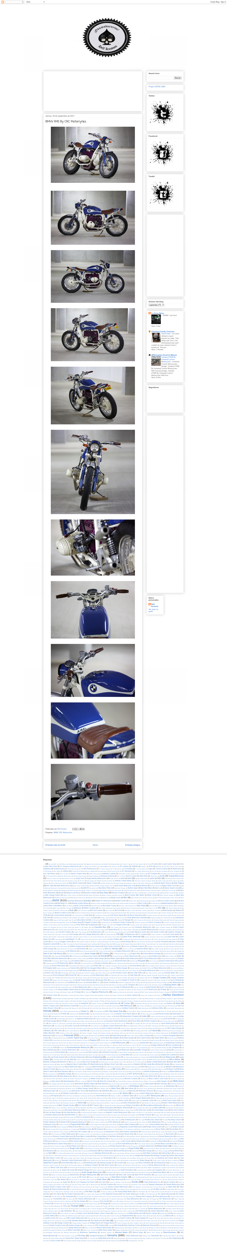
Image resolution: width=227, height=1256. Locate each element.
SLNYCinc (173, 1167)
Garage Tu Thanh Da (129, 980)
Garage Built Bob (145, 977)
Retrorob (154, 1136)
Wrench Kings (138, 1232)
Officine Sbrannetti (123, 1107)
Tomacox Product (48, 1201)
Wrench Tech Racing (153, 1232)
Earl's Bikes (47, 958)
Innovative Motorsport (134, 1018)
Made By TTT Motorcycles (137, 1062)
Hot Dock (129, 1011)
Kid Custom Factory (144, 1038)
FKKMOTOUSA (146, 968)
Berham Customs (90, 893)
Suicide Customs (142, 1179)
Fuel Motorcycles (98, 975)
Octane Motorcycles (118, 1105)
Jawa (128, 1023)
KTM (54, 1047)
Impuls (87, 1016)
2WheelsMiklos (104, 866)
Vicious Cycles (54, 1220)
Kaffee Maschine (49, 1033)
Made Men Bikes (175, 1062)
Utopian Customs (85, 1215)
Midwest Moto (159, 1074)
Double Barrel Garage (152, 951)
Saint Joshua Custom (133, 1153)
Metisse (96, 1074)
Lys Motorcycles (118, 1059)
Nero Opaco (52, 1098)
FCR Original (48, 968)
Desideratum (81, 949)
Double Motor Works (168, 951)
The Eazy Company (106, 1191)
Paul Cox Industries (83, 1117)
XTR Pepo (81, 1236)
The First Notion (141, 1191)
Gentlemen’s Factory (49, 985)
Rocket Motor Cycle (74, 1146)
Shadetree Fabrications (130, 1160)
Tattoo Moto (172, 1187)
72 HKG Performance (88, 869)
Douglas (179, 951)
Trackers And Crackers (117, 1203)
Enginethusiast (50, 963)
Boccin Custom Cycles (166, 901)
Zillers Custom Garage (90, 1240)
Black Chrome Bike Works (134, 895)
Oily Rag (168, 1107)
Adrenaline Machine (139, 873)
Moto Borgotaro (69, 1081)
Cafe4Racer (65, 917)
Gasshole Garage (123, 982)
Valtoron (168, 1215)
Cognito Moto (112, 929)
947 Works (57, 871)
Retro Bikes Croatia (83, 1136)
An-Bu (162, 876)
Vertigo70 (151, 1218)
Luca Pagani (142, 1057)
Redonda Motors (146, 1131)
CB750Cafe (94, 920)
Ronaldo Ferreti (50, 1148)
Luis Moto (69, 1059)
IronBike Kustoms (84, 1021)
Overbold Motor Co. (71, 1115)
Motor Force (71, 1088)
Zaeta (115, 1238)
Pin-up (76, 1119)
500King (158, 866)
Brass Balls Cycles (109, 905)
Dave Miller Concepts (66, 944)
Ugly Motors (79, 1211)
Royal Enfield (134, 1148)
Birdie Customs (107, 895)
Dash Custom (176, 941)
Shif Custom (118, 1163)
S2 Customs (59, 1153)
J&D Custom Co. (54, 1023)
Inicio (95, 845)
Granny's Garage (138, 987)
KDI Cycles (94, 1035)
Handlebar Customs (103, 995)
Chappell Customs (90, 922)
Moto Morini (79, 1084)
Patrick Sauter (69, 1117)
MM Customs (172, 1076)
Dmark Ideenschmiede (86, 951)
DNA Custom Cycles (102, 951)
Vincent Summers (170, 1220)
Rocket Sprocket (103, 1146)
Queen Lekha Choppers (127, 1124)
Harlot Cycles (165, 1001)
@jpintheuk (89, 864)
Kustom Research (98, 1047)
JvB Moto (126, 1030)
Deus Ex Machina (111, 949)
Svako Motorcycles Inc (152, 1182)
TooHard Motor (152, 1201)
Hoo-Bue (76, 1011)
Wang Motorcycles (164, 1225)
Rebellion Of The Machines (125, 1129)
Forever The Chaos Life (131, 970)
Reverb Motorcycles (166, 1136)
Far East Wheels (136, 965)
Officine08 (148, 1107)
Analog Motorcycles (176, 876)
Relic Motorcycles (68, 1134)
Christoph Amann (176, 925)
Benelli (60, 893)
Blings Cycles (116, 897)
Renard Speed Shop (126, 1134)
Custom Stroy (160, 937)
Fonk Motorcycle (100, 970)
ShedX (79, 1163)
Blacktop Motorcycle (94, 897)
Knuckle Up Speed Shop (68, 1043)
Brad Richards (96, 905)
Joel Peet (59, 1028)
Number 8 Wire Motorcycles (171, 1103)
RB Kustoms (98, 1129)
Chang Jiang (76, 922)
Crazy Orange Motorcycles (90, 934)
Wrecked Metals (121, 1232)
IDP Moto (143, 1014)
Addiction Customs (109, 873)
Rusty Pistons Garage (161, 1151)
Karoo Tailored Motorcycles (159, 1033)
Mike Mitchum (79, 1076)
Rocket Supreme (116, 1146)
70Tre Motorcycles (72, 869)
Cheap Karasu (105, 922)
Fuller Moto (134, 975)
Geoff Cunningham (64, 985)
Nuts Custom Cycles (66, 1105)
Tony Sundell (104, 1201)
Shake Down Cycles (159, 1160)
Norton (80, 1103)
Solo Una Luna (47, 1172)
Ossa (174, 1112)
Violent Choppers (122, 1223)
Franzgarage (65, 973)
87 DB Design (47, 871)
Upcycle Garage (151, 1213)
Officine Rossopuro (106, 1107)
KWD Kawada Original (114, 1047)
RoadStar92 (152, 1141)
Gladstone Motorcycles (145, 985)
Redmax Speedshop (130, 1131)
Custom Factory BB (113, 937)
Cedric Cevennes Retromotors (142, 920)
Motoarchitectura (57, 1086)
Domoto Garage (138, 951)
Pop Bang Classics (174, 1119)
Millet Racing (102, 1076)
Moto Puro (129, 1084)
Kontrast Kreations (104, 1043)
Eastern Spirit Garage (96, 958)
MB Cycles (117, 1069)
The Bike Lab (157, 1189)
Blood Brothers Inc (136, 897)
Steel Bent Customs (119, 1177)
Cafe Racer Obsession (134, 915)
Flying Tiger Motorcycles (58, 970)
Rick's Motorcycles (134, 1139)
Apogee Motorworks (141, 878)
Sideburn (120, 1165)
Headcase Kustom (158, 1003)
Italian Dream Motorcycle (167, 1021)
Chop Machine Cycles (67, 925)
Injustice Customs (120, 1018)
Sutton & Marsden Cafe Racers (119, 1182)
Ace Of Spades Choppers (159, 871)
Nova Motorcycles (98, 1103)
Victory (64, 1220)
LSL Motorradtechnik (129, 1057)
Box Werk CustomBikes (53, 905)
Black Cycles (152, 895)
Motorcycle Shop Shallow (174, 1088)
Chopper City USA (107, 925)
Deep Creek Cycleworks (112, 946)
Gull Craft (179, 989)
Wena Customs (89, 1227)
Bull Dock (118, 910)
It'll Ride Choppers (150, 1021)
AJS (182, 873)
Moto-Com (46, 1086)
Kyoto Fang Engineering (140, 1047)
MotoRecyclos (94, 1091)
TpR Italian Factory (92, 1203)
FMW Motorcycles (85, 970)
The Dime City (90, 1192)
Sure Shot (102, 1182)
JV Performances (115, 1030)
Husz (90, 1014)
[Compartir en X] (78, 829)
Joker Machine (94, 1028)
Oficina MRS (158, 1107)
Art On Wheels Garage (87, 881)
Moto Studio (149, 1084)
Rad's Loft (179, 1124)
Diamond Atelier (142, 949)
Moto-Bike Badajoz (176, 1084)
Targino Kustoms (100, 1187)
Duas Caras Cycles (91, 956)
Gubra (171, 989)
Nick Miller (108, 1098)
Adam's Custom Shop (78, 873)
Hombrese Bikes (157, 1008)
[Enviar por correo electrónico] (73, 829)
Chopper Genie (134, 925)
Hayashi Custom (97, 1003)
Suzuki (134, 1182)
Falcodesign (123, 965)
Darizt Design (126, 941)
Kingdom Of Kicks (82, 1040)
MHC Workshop (134, 1074)
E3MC (179, 956)
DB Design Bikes (105, 944)
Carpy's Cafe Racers (59, 920)
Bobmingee (152, 901)
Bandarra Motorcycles (71, 888)
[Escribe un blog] (76, 829)
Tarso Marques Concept (139, 1187)
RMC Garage (116, 1141)
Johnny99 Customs (82, 1028)
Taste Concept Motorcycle (157, 1187)
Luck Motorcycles (168, 1057)
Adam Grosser (63, 873)
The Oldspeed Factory (110, 1194)
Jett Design (84, 1026)
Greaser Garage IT (49, 989)
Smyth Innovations (127, 1170)
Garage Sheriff (114, 980)
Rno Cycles (126, 1141)
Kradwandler (144, 1043)
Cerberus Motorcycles (160, 920)
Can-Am (121, 917)
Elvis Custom (153, 961)
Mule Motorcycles (147, 1093)
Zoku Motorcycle (113, 1240)
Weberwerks (62, 1227)
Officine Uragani (138, 1107)
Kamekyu (116, 1033)
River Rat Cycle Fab (104, 1141)
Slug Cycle (56, 1170)
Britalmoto (77, 908)
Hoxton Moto (178, 1011)
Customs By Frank (86, 939)
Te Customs (72, 1189)
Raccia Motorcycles (157, 1124)
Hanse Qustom (132, 995)
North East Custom (170, 1100)
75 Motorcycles (117, 869)
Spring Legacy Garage (69, 1177)
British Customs (90, 908)
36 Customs (124, 866)
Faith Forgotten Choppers (109, 965)
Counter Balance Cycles (137, 932)
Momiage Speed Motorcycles (113, 1078)
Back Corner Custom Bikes (81, 885)
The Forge (151, 1191)
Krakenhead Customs (173, 1043)
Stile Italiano (61, 1179)
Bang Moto (92, 888)
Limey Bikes (125, 1055)
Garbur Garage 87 (162, 980)
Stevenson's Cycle (49, 1179)
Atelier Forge (162, 881)
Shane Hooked (172, 1160)
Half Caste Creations (147, 992)
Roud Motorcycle (62, 1148)
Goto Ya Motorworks (123, 987)
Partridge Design (58, 1117)
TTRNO (117, 1208)
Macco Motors (174, 1059)
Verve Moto (160, 1218)
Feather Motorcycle (62, 968)
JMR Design (175, 1026)
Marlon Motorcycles (133, 1067)
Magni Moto (60, 1064)
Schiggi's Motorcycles (93, 1158)
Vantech (61, 1218)
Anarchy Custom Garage (54, 878)
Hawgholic (84, 1003)
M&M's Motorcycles (154, 1059)
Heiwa (178, 1003)
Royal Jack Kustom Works (151, 1148)
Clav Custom (115, 927)
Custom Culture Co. (84, 937)
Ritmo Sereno (74, 1141)
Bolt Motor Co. (63, 903)
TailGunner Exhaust (122, 1184)
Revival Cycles (63, 1139)
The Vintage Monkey (82, 1196)
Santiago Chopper (159, 1155)
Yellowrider (155, 1236)
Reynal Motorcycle (88, 1139)
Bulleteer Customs (154, 910)
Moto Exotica (139, 1081)
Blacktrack (105, 897)
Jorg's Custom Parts (139, 1028)
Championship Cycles (62, 922)
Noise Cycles (123, 1100)
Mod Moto (52, 1078)
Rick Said (123, 1139)
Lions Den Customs (138, 1055)
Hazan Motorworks (111, 1003)
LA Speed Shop (111, 1050)
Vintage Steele (109, 1223)
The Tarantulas (68, 1196)
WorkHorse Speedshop (88, 1232)
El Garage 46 (66, 961)
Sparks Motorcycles (133, 1172)
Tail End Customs (106, 1184)
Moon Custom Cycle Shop (158, 1078)
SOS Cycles (58, 1172)
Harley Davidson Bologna (60, 998)
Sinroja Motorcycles (155, 1165)
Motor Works (129, 1088)
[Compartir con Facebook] (81, 829)
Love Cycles (116, 1057)
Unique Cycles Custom (102, 1213)
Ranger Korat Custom (154, 1127)
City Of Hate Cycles (65, 927)
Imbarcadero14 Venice (58, 1016)
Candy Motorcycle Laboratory (137, 917)
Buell (71, 910)
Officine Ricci (93, 1107)
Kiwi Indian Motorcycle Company (126, 1040)
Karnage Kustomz (143, 1033)
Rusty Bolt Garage (145, 1151)
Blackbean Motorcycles (62, 897)
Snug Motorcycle (141, 1170)
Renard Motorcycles (110, 1134)
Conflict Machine (50, 932)
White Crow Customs (89, 1230)
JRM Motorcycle (159, 1028)
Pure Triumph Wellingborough (172, 1122)
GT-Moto (163, 989)
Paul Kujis (108, 1117)
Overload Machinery (101, 1115)
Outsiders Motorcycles (53, 1115)
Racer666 (170, 1124)
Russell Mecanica (122, 1151)
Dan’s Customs (97, 941)
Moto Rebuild (139, 1084)
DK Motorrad (72, 951)
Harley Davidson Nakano (62, 1001)
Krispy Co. (109, 1045)
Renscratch (170, 1134)
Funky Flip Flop (162, 975)
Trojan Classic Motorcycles (128, 1206)
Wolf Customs (135, 1230)
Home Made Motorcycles (174, 1008)
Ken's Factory (157, 1035)
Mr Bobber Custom (67, 1093)
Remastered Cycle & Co (85, 1134)
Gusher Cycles (67, 992)
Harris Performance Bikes (51, 1003)
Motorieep (132, 1091)
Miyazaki (162, 1076)
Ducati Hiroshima (118, 956)
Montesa (143, 1078)
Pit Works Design (99, 1119)
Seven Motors (91, 1160)
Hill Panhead (171, 1006)
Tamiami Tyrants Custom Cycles (54, 1187)
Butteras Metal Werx (123, 913)
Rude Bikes (68, 1151)
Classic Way (87, 927)
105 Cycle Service (138, 864)
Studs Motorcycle (117, 1179)
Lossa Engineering (95, 1057)
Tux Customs (141, 1208)
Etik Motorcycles (150, 963)
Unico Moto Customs (126, 1211)
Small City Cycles (68, 1170)
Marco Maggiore (48, 1067)
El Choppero (55, 961)
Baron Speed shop (172, 888)
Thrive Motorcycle (161, 1196)
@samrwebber (115, 864)
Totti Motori (57, 1203)
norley (159, 1100)
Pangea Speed (159, 1115)
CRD (118, 934)
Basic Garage (54, 890)
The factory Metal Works (123, 1191)
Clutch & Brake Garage (162, 927)
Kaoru (124, 1033)
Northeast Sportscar (69, 1103)
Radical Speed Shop (87, 1127)
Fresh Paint (166, 334)
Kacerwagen (178, 1030)
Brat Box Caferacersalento (127, 905)
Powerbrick (63, 1122)
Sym (73, 1184)
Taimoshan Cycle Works (138, 1184)
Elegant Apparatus (89, 961)
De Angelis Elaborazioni (130, 944)
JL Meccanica (141, 1026)
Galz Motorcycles (95, 977)
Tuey (123, 1208)
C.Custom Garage (166, 913)
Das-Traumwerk (163, 941)
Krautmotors (76, 1045)
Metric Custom (105, 1074)
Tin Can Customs (101, 1199)
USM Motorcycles (73, 1215)
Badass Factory (155, 885)
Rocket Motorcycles (89, 1146)
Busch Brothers (98, 913)
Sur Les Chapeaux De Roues (84, 1182)
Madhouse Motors (48, 1064)
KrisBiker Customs (97, 1045)
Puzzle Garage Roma (95, 1124)
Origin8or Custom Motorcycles (116, 1112)
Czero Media (172, 939)
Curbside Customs (56, 937)
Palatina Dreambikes (129, 1115)
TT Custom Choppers (96, 1208)
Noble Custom (112, 1100)
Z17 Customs (91, 1238)
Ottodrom (181, 1112)
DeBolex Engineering (77, 946)
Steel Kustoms (153, 1177)
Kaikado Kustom (65, 1033)
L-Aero (152, 1047)
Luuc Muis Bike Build (103, 1059)
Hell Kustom (154, 605)
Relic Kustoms (55, 1134)
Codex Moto (84, 929)
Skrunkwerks (71, 1167)
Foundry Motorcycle (148, 970)
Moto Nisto (101, 1084)
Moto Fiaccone (150, 1081)
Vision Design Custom (136, 1223)
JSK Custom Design (174, 1028)
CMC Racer (64, 929)
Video (107, 1220)
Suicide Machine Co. (155, 1179)
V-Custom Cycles (114, 1215)
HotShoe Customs (152, 1011)
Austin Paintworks (145, 883)
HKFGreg (84, 1008)
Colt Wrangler (134, 929)
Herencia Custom (69, 1006)
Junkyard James (95, 1030)
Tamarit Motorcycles (173, 1184)
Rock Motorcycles (96, 1143)
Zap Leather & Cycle (149, 1238)
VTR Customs (100, 1225)
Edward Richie (165, 958)
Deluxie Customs (138, 946)
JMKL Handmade (153, 1026)
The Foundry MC (162, 1191)
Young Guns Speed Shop (74, 1238)
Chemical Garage (140, 922)
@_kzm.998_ (53, 864)
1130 (147, 864)
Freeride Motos (169, 973)
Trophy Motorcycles (155, 1206)
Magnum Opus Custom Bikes (76, 1064)
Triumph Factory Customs (92, 1206)
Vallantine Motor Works (144, 1215)
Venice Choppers (112, 1218)
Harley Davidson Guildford (96, 998)
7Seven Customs (162, 869)
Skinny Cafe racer (56, 1167)
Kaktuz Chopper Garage (90, 1033)
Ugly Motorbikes (66, 1211)
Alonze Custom (131, 876)
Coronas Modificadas (119, 932)
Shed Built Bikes (68, 1163)
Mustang (45, 1095)
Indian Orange (172, 1016)
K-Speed (154, 1031)
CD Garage (126, 920)
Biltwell (81, 895)
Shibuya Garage (105, 1163)
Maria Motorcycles (71, 1067)
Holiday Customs (128, 1008)
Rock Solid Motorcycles (126, 1143)
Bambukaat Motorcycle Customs (53, 888)
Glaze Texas (158, 985)
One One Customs (177, 1110)
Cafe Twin (46, 917)
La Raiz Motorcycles (97, 1050)
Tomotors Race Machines (64, 1201)
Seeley (57, 1160)
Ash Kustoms (108, 881)
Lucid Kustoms (153, 1057)
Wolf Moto (145, 1230)
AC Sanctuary (127, 871)
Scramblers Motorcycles (137, 1158)
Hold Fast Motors (100, 1008)
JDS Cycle (146, 1023)
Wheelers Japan (179, 1227)
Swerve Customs (169, 1182)
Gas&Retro (71, 982)
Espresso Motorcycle (117, 963)
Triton (65, 1206)
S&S (50, 1153)
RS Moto (179, 1148)
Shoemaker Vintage (176, 1163)
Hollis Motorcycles (143, 1008)
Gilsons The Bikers (117, 985)
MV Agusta (55, 1095)
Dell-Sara (126, 946)
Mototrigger (159, 1091)
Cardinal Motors (167, 917)
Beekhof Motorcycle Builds (132, 890)
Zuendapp (131, 1240)
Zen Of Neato (162, 1238)
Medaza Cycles (108, 1071)
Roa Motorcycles (139, 1141)
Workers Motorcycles (70, 1232)
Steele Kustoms (166, 1177)
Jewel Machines (95, 1026)
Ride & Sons (146, 1139)
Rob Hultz (173, 1141)
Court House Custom (157, 932)
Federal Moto (75, 968)
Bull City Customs (96, 910)
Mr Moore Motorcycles (84, 1093)
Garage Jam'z (56, 980)
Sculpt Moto (150, 1158)
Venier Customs (126, 1218)
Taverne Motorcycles (59, 1189)
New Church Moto (77, 1098)
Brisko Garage (67, 908)
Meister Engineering (151, 1071)
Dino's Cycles (170, 949)
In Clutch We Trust (97, 1016)
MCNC (150, 1069)
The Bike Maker (170, 1189)
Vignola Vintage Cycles (121, 1220)
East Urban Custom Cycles (78, 958)
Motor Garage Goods (85, 1088)
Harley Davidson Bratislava (78, 998)
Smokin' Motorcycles (98, 1170)
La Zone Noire (157, 313)
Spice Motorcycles (89, 1175)
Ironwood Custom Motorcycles (116, 1021)
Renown (160, 1134)
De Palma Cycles (145, 944)
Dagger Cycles (65, 941)
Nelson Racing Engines (171, 1095)
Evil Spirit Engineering (164, 963)
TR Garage (104, 1203)
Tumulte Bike (131, 1208)
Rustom (134, 1151)
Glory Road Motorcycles (65, 987)
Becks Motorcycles (116, 890)
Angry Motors (114, 878)
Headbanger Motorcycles (142, 1003)
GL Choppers (130, 985)
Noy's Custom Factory (113, 1103)
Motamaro (46, 1081)
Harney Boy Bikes (176, 1001)
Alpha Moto (144, 876)
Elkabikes (132, 961)
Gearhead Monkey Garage (158, 982)
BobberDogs (142, 901)
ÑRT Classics (94, 1105)
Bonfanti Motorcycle (113, 903)
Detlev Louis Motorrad (95, 949)
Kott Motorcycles (119, 1043)
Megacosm (131, 1071)
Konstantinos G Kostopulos (87, 1043)
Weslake (129, 1227)
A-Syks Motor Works (78, 871)
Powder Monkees (49, 1122)
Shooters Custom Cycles (50, 1165)
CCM (118, 920)
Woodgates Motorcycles (53, 1232)
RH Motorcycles (113, 1139)
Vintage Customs (63, 1223)
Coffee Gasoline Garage (97, 929)
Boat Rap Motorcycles (75, 901)
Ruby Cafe (59, 1151)
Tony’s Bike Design (118, 1201)
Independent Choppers (130, 1016)
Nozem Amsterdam (129, 1103)
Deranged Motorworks (175, 946)
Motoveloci (178, 1091)
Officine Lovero (55, 1107)
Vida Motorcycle (96, 1220)
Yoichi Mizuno (172, 1236)
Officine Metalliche (81, 1107)
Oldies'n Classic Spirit (126, 1110)
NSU (140, 1103)
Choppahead (93, 925)
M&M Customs (141, 1059)
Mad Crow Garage (89, 1062)
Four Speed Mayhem (177, 970)
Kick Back (105, 1038)
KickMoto (115, 1038)
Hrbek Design (54, 1014)
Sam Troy (79, 1155)
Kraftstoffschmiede (157, 1043)
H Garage (77, 992)
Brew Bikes (174, 905)
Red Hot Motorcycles (97, 1131)
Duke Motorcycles (131, 956)
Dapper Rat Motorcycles (111, 941)
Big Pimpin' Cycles (167, 893)
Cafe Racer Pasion (152, 915)
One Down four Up (142, 1110)
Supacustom (56, 1182)
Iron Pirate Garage (49, 1021)
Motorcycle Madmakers (157, 1088)
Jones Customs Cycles (109, 1028)
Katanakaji (58, 1035)
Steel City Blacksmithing (139, 1177)
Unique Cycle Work (84, 1213)
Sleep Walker (148, 1167)
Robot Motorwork (76, 1143)
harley (158, 995)
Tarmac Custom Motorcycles (118, 1187)
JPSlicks (150, 1028)
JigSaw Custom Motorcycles (113, 1026)
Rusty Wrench (175, 1151)
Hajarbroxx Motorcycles (120, 992)
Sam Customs (69, 1155)
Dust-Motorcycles (155, 956)
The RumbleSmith (149, 1194)
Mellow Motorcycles (177, 1071)
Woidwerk (126, 1230)
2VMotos (94, 866)
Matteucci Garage (93, 1069)
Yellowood (145, 1236)
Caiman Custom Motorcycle (108, 917)
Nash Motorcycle (102, 1095)
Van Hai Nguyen (179, 1215)
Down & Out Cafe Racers (52, 954)
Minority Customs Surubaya (131, 1076)
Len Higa (166, 1052)
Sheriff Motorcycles (90, 1163)
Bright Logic (56, 908)
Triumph (74, 1206)
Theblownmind (115, 1196)
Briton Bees (102, 908)
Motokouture (170, 1086)
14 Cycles (154, 864)
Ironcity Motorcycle (97, 1021)
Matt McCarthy (80, 1069)
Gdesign (145, 982)
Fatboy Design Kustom (153, 965)
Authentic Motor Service (162, 883)
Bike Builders (180, 893)
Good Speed (94, 987)
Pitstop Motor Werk (113, 1119)
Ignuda (151, 1014)
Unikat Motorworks (157, 1211)
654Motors (47, 869)
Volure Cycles (175, 1223)
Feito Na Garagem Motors (93, 968)
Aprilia (152, 878)
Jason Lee (120, 1023)
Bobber (88, 901)
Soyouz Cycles (120, 1172)
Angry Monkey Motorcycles (96, 878)
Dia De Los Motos (128, 949)
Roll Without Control (178, 1146)
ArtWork (99, 881)
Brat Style (141, 906)
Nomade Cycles (148, 1100)
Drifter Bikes (54, 956)
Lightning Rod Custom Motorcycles (108, 1055)
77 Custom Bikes (140, 869)
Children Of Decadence (50, 925)
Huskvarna (72, 1014)
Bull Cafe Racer (82, 910)
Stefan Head (178, 1177)
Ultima (87, 1211)
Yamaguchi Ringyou (96, 1236)
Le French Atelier (59, 1052)
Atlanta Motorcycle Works (58, 883)
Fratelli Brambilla (76, 973)
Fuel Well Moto (112, 975)
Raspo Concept (178, 1127)
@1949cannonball (64, 864)
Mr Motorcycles (97, 1093)
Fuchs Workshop (85, 975)
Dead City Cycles (157, 944)
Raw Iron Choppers (71, 1129)
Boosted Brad (155, 903)
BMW (56, 832)
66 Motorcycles (59, 869)
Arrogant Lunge (72, 881)
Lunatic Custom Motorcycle (84, 1059)
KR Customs (133, 1043)
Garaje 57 (151, 980)
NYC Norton (82, 1105)
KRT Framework (143, 1045)
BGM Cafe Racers (133, 893)
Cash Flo (70, 920)
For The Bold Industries (115, 970)
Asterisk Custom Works (123, 881)
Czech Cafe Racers (160, 939)
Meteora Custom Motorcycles (83, 1074)
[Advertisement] (92, 90)
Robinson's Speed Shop (58, 1143)
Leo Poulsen (175, 1052)
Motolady (54, 1088)
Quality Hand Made (110, 1124)
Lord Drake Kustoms (57, 1057)
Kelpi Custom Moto (132, 1035)
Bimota (97, 895)
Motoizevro (160, 1086)
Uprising (162, 1213)
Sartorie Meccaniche (176, 1155)
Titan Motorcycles (132, 1199)
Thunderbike (57, 1199)
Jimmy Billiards (130, 1026)
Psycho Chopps (129, 1122)
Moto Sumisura (162, 1084)
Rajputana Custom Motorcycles (131, 1127)
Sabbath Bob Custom (72, 1153)
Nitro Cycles (58, 1100)
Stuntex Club (130, 1179)
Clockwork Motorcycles (143, 927)
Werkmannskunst (119, 1227)
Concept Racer (179, 929)
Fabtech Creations (85, 965)
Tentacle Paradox (84, 1189)
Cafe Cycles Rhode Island (59, 915)
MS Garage (135, 1093)
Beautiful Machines (102, 890)
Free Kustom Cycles (120, 973)
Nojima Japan (135, 1100)
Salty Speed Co (50, 1155)
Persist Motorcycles (55, 1119)
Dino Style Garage (157, 949)
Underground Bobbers (110, 1211)
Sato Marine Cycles (53, 1158)
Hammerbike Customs (67, 995)
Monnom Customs (131, 1078)
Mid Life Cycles (147, 1074)
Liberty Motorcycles (80, 1055)
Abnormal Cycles (114, 871)
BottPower (180, 903)
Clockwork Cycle (127, 927)
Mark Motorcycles (109, 1067)
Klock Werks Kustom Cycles (170, 1040)
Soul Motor (68, 1172)
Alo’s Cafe (120, 876)
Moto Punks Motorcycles (115, 1084)
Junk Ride (83, 1030)
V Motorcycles (102, 1215)
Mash (143, 1067)
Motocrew (113, 1086)
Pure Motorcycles (154, 1122)
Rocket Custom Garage (57, 1146)
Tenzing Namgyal (97, 1189)
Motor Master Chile (103, 1088)
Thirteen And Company (144, 1196)
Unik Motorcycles (141, 1211)
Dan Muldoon (86, 941)
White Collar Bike (74, 1230)
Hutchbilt (97, 1014)
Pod (163, 1119)
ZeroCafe (46, 1240)
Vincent (160, 1220)
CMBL (56, 929)
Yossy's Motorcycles (57, 1238)
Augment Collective (132, 883)
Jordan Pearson (125, 1028)
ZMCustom (102, 1240)
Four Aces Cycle (164, 970)
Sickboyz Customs (91, 1165)
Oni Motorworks (85, 1112)
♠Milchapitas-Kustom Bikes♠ (164, 355)
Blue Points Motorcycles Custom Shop (166, 897)
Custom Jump (149, 937)
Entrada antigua (132, 845)
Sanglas (138, 1155)
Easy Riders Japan (113, 958)
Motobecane (68, 1086)
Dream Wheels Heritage (151, 953)
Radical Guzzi (73, 1127)
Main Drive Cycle (113, 1064)
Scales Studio (80, 1158)
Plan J (140, 1119)
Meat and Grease (76, 1071)
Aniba (122, 878)
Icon (135, 1014)
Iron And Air (168, 1018)
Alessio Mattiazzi (94, 876)
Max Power (107, 1069)
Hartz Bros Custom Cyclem (70, 1003)
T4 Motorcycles (93, 1184)
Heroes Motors (83, 1006)
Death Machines (170, 944)
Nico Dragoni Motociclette (141, 1098)
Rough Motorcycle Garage (92, 1148)
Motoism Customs (148, 1086)
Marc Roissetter (177, 1064)
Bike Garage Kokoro (52, 895)
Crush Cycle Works (172, 934)
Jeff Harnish (155, 1023)
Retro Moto (116, 1136)
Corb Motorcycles (95, 932)
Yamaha (112, 1235)
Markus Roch (121, 1067)
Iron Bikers (178, 1018)
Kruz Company (173, 1045)
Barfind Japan (133, 888)
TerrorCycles (108, 1189)
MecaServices (89, 1071)
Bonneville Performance (129, 903)
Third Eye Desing (128, 1196)
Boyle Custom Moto (82, 905)
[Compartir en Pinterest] (83, 829)
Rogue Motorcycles (147, 1146)
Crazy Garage (73, 934)
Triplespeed (56, 1206)
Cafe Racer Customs (101, 915)
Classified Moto (100, 927)
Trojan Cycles (142, 1206)
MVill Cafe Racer (68, 1095)
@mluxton (99, 864)
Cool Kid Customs (64, 932)
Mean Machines (63, 1071)
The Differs (79, 1191)
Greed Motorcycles (88, 989)
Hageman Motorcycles (100, 992)
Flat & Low (173, 968)
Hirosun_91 (75, 1008)
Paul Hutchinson (98, 1117)
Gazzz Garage (135, 982)
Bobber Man (132, 901)
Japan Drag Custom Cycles (106, 1023)
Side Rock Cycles (107, 1165)
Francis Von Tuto (51, 973)
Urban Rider (61, 1215)
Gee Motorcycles (175, 982)
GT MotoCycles (151, 989)
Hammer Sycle (52, 995)
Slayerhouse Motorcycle (119, 1167)
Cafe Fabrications (77, 915)
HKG (91, 1008)
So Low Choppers (155, 1170)
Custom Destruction (99, 937)
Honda (47, 1010)
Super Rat (66, 1182)
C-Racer (155, 913)
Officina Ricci (169, 1105)
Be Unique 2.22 (89, 890)
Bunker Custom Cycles (63, 913)
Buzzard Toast (146, 913)
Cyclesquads (126, 939)
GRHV (129, 989)
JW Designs (137, 1030)
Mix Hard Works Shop (150, 1076)
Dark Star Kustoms (139, 941)
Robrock (86, 1143)
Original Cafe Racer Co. (138, 1112)
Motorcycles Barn (49, 1091)
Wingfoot (118, 1230)
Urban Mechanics (178, 1213)
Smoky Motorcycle (112, 1170)
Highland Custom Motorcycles (156, 1006)
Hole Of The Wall (114, 1008)
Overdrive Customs (87, 1115)
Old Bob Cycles (57, 1110)
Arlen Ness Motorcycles (58, 881)
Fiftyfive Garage (121, 968)
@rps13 (106, 864)
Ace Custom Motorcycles (141, 871)
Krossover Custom (130, 1045)
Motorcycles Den (64, 1091)
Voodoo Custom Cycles (57, 1225)
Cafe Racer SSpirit (165, 915)
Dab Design (54, 941)
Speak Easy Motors (159, 1172)
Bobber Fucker (120, 901)
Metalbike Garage (64, 1074)
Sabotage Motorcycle (101, 1153)
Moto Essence (128, 1081)
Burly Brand (87, 913)
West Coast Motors (140, 1227)
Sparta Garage (145, 1172)
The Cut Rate (54, 1191)
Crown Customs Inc (157, 934)
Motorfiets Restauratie (119, 1091)
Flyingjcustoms (72, 970)
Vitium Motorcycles (151, 1223)
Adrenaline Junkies (124, 873)
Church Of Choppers (49, 927)
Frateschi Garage (89, 973)
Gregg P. (114, 989)
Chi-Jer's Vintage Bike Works (173, 922)
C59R (45, 915)
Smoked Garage (83, 1170)
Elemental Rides (121, 961)
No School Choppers (98, 1100)
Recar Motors (161, 1129)
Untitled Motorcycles (135, 1213)
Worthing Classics (106, 1232)
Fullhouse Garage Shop (148, 975)
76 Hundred (128, 869)
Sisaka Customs (171, 1165)
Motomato (62, 1088)
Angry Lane (80, 878)
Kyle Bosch (126, 1047)
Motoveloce (169, 1091)
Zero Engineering (175, 1238)
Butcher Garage (110, 913)
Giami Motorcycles (97, 985)
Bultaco (178, 910)
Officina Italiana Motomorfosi (153, 1105)
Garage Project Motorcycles (85, 980)
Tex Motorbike (131, 1189)
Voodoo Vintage (87, 1225)
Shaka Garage (145, 1160)
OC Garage (105, 1105)
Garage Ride (102, 980)
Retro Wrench (136, 1136)
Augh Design (120, 883)
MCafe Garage (129, 1069)
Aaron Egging (91, 871)
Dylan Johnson (170, 956)
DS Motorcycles (76, 956)
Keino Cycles (105, 1035)
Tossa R (48, 1203)
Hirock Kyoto (65, 1008)
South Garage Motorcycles (92, 1172)
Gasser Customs (109, 982)
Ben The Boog (170, 890)
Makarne (137, 1064)
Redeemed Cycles (112, 1131)
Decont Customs (95, 946)
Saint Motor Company (150, 1153)
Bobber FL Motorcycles (103, 901)
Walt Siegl (117, 1225)
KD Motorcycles (84, 1035)
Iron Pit (61, 1021)
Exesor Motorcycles (59, 965)
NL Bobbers (86, 1100)
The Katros (57, 1194)
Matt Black (70, 1069)
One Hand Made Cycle (160, 1110)
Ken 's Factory (146, 1035)
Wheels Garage (50, 1230)
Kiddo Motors (159, 1038)
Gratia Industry (151, 987)
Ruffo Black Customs (81, 1151)
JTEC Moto (58, 1030)
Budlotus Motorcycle (61, 910)
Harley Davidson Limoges (152, 998)
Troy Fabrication (169, 1206)
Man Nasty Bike (149, 1064)
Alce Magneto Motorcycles (63, 876)
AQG (159, 878)
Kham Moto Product (93, 1038)
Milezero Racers (91, 1076)
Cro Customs (142, 934)
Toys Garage (80, 1203)
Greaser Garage (177, 987)
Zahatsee (122, 1238)
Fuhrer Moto (123, 975)
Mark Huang (96, 1067)
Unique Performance (119, 1213)
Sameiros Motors (89, 1155)
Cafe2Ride (56, 917)
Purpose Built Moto (78, 1124)
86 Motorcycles (176, 869)
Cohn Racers (124, 929)
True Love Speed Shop (61, 1208)
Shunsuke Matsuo (76, 1165)
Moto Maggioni (53, 1084)
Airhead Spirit (174, 873)
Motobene (78, 1086)
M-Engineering (130, 1059)
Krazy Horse (86, 1045)
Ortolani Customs (153, 1112)
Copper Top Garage (80, 932)
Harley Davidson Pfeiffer (97, 1001)
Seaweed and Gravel (165, 1158)
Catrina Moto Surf (82, 920)
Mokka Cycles (96, 1078)
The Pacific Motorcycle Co (131, 1194)
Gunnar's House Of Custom (51, 992)
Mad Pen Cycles (121, 1062)
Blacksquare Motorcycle (78, 897)
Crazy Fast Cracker (60, 934)
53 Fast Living (177, 866)
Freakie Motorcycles (104, 973)
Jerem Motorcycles (168, 1023)
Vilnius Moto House (149, 1220)
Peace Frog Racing (130, 1117)
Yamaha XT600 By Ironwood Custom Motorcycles (168, 359)
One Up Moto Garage (53, 1112)
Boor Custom (143, 903)
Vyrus (110, 1225)
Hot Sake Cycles (139, 1011)
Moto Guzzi (178, 1081)
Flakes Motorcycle (160, 968)
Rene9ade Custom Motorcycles (146, 1134)
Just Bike (105, 1030)
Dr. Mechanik (117, 953)
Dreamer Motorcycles (169, 953)
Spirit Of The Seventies (143, 1175)
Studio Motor (102, 1179)
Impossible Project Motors (75, 1016)
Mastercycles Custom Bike (155, 1067)
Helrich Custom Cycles (51, 1006)
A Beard (66, 871)
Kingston (93, 1040)
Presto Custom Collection (98, 1122)
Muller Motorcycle (163, 1093)
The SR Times (56, 1196)
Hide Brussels (113, 1006)
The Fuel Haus (174, 1191)
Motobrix (96, 1086)
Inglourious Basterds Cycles (104, 1018)
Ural (168, 1213)
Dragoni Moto (135, 953)
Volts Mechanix (163, 1223)
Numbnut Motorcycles (49, 1105)
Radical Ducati (48, 1127)
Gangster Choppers (109, 977)
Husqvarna (82, 1014)
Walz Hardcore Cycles (132, 1225)
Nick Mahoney (98, 1098)
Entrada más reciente (55, 845)
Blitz (125, 898)
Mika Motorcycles (66, 1076)
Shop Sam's (64, 1165)
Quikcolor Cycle (143, 1124)
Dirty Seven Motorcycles (57, 951)
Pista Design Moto (85, 1119)
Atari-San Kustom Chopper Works (145, 881)
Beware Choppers (118, 893)
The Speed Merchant (165, 1194)
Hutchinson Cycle (108, 1014)
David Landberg (92, 944)
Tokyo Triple (178, 1199)
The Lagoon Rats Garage (92, 1194)
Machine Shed (75, 1062)
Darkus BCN (151, 941)
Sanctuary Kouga (111, 1155)
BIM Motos (89, 895)
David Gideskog (80, 944)
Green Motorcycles (103, 989)
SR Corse (82, 1177)
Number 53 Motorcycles (151, 1103)
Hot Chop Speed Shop (113, 1011)
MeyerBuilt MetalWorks (119, 1074)
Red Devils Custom (62, 1131)
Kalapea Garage (105, 1033)
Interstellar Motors (148, 1018)
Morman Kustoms (176, 1078)
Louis (107, 1057)
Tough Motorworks (68, 1203)
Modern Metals (62, 1078)
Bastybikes (64, 890)
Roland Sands (162, 1146)
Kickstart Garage (128, 1038)
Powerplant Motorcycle (78, 1122)
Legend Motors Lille (140, 1052)
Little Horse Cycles (152, 1055)
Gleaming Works (170, 985)
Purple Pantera (63, 1124)
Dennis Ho (163, 946)
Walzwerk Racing (149, 1225)
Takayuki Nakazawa (155, 1184)
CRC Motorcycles (65, 832)
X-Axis (60, 1236)
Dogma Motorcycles (123, 951)
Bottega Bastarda (167, 903)
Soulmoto (76, 1172)
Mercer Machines (51, 1074)
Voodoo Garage (74, 1225)
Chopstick (157, 925)
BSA (159, 908)
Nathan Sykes (129, 1095)
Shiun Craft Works (144, 1163)
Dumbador (144, 956)
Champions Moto (48, 922)
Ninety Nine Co (174, 1098)
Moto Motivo (90, 1084)
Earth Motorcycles (60, 958)
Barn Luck (158, 888)
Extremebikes (73, 965)
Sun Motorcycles (170, 1179)
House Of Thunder (166, 1011)
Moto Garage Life (163, 1081)
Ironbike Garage (72, 1021)
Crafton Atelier (47, 934)
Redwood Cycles (159, 1131)
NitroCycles (68, 1100)
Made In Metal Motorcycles (156, 1062)
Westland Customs (154, 1227)
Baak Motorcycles (63, 885)
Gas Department (60, 982)
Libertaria (69, 1055)
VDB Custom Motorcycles (75, 1218)
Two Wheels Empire (51, 1211)
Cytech (149, 939)
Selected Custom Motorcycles (72, 1160)
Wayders (53, 1227)
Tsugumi (73, 1208)
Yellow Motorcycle (132, 1236)
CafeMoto (75, 917)
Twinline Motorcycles (155, 1208)
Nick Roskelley (124, 1098)
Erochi (91, 963)
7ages (150, 869)
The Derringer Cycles (67, 1191)
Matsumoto (61, 1069)
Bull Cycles (109, 910)
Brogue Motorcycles (114, 908)
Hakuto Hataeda (134, 992)
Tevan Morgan (120, 1189)
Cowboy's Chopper (174, 932)
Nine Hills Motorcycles (160, 1098)
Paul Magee (117, 1117)
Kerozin (63, 1038)
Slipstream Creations (160, 1167)
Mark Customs (85, 1067)
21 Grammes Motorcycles (69, 866)
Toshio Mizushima (178, 1201)
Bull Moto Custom (130, 910)
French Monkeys (59, 975)
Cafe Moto (88, 915)
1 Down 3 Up (126, 864)
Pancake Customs (144, 1115)
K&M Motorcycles (166, 1030)
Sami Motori (100, 1155)
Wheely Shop (61, 1230)
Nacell (92, 1095)
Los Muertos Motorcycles (76, 1057)
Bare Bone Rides (105, 888)
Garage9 (142, 980)
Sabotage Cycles (86, 1153)
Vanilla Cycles (50, 1218)
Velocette (90, 1218)
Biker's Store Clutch (70, 895)
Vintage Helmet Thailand (79, 1223)
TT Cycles (108, 1208)
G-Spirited (57, 977)
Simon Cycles (142, 1165)
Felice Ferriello (109, 968)
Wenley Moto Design (103, 1227)
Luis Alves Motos (58, 1059)
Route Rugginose (121, 1148)
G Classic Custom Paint (176, 975)
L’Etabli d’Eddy (161, 1047)
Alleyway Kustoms (107, 876)
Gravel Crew (163, 987)
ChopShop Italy (146, 925)
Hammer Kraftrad (178, 992)
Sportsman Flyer (54, 1177)
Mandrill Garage (163, 1064)
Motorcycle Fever (142, 1088)
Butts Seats (136, 913)
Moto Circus (81, 1081)
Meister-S (164, 1071)
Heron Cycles (94, 1006)
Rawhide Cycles (85, 1129)
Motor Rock (115, 1088)
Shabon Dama (115, 1160)
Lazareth (177, 1050)
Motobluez (87, 1086)
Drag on (125, 953)
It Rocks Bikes (136, 1021)
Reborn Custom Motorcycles (144, 1129)
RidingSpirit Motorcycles (159, 1139)
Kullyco (62, 1047)
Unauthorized (96, 1211)
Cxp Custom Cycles (100, 939)
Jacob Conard (65, 1023)
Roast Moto (163, 1141)
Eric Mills (74, 963)
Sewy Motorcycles (103, 1160)
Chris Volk (166, 925)
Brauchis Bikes (153, 905)
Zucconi (123, 1240)
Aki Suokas (49, 876)
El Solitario (76, 961)
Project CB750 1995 (157, 86)
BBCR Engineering (75, 890)
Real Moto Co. (110, 1129)
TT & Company (82, 1208)
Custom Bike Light (70, 937)
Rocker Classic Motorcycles (145, 1143)
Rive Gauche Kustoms (89, 1141)
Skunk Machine (105, 1167)
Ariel (46, 881)
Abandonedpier (102, 871)
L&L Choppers (174, 1047)
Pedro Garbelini (142, 1117)
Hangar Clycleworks (118, 995)
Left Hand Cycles (108, 1052)
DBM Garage (116, 944)
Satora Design (68, 1158)
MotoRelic (105, 1091)
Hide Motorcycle (126, 1006)
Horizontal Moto (98, 1011)
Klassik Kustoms (154, 1040)
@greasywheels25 (78, 864)
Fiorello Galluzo (134, 968)
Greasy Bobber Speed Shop (68, 989)
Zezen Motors (67, 1240)
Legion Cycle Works (155, 1052)
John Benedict (69, 1028)
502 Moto (167, 866)
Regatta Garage (172, 1131)
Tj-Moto (144, 1199)
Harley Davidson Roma (114, 1001)
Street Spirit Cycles (88, 1179)
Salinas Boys (166, 1153)
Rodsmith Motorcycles (131, 1146)
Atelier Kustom (172, 881)
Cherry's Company (154, 922)
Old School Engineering (108, 1110)
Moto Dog (118, 1081)
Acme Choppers (174, 871)
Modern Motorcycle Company (79, 1078)
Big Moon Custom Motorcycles (150, 893)
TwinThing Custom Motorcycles (174, 1208)
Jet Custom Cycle (71, 1026)
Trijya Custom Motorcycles (174, 1203)
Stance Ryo (93, 1177)
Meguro (139, 1071)
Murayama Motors (176, 1093)
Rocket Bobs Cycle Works (165, 1143)
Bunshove (78, 913)
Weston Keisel (167, 1227)
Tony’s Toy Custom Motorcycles (135, 1201)
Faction (96, 965)
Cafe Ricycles (178, 915)
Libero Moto (60, 1055)
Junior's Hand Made (71, 1030)
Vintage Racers (95, 1223)
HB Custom (125, 1003)
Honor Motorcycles (65, 1011)
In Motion (108, 1016)
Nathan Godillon (116, 1095)
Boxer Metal (68, 905)
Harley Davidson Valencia (150, 1001)
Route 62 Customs (108, 1148)
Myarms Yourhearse (81, 1095)
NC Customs (140, 1095)
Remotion (98, 1134)
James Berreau (77, 1023)
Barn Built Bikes (146, 888)
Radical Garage (61, 1127)
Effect (174, 958)
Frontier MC (72, 975)
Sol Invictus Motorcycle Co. (173, 1170)
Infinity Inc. (71, 1018)
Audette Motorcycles (107, 883)
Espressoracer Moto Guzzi (134, 963)
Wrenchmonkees (169, 1232)
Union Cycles (173, 1211)
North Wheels (56, 1103)
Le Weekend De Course (75, 1052)
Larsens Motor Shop (156, 1050)
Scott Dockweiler (121, 1158)
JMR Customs (165, 1026)
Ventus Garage (140, 1218)
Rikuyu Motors (173, 1139)
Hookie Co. (85, 1011)
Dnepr (112, 951)
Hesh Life (104, 1006)
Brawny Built (164, 905)
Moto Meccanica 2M (66, 1084)
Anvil (129, 878)
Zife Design (77, 1240)
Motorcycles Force (78, 1091)
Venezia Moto (100, 1218)
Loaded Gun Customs (168, 1055)
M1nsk (165, 1059)
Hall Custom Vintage (163, 992)
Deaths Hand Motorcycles (59, 946)
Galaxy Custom (82, 977)
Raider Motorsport (112, 1127)
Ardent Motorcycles (178, 878)
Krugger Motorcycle (158, 1045)
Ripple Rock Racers (61, 1141)
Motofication (123, 1086)
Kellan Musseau (118, 1035)
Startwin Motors (104, 1177)
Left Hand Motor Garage (124, 1052)
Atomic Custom (92, 883)
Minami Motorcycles (114, 1076)
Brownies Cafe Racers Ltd (147, 908)
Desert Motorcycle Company (65, 949)
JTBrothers (47, 1030)
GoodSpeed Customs (107, 987)
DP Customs (104, 954)
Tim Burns (69, 1199)
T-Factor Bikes (81, 1184)
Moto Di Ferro (92, 1081)
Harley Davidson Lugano (169, 998)
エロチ (139, 1240)
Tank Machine (74, 1187)
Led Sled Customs (91, 1052)
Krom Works (118, 1045)
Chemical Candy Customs (162, 331)
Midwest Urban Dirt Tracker (173, 1074)
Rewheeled (76, 1139)
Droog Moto (65, 956)
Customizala (58, 939)
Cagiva (95, 917)
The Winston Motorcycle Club (100, 1196)
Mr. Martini (124, 1093)
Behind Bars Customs (149, 890)
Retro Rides (126, 1136)
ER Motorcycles (63, 963)
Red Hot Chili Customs (79, 1131)
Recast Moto (174, 1129)
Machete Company (50, 1062)
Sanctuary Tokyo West (126, 1155)
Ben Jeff (161, 890)
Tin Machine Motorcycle (116, 1199)
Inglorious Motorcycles (85, 1018)
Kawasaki (68, 1035)
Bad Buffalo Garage (98, 885)
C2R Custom (178, 913)
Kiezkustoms (171, 1038)
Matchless (169, 1067)
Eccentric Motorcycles (131, 958)
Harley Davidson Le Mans (134, 998)
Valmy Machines (158, 1215)
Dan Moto (77, 941)
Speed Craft (173, 1172)
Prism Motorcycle (114, 1122)
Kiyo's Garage (142, 1040)
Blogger (121, 1251)
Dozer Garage (90, 954)
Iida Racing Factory (163, 1014)
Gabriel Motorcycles (69, 977)
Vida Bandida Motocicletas (78, 1220)
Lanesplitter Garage (140, 1050)
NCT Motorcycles (153, 1096)
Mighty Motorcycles (50, 1076)
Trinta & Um (47, 1206)
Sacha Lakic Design (118, 1153)
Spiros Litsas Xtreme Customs (163, 1175)
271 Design (85, 866)
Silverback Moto (130, 1165)
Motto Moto (54, 1093)
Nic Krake (89, 1098)
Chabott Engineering (175, 920)
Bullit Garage (167, 910)
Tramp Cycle (141, 1203)
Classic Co (77, 927)
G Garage (48, 977)
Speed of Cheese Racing (59, 1175)
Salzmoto (60, 1155)
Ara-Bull (167, 878)
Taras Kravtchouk (87, 1187)
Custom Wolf (170, 937)
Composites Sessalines (165, 929)
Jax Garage (136, 1023)
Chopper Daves (121, 925)
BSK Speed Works (171, 908)
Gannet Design (122, 977)
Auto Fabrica (179, 883)
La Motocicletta (84, 1050)
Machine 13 (64, 1062)
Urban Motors (50, 1215)
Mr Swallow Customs (111, 1093)
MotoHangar (134, 1086)
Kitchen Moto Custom (107, 1040)
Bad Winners (142, 885)
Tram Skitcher (131, 1203)
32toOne (114, 866)
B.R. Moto (50, 885)
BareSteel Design (120, 888)
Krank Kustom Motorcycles (51, 1045)
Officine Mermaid (68, 1107)
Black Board (118, 895)
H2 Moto (86, 992)
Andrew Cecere (68, 878)
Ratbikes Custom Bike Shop (54, 1129)
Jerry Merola (58, 1026)
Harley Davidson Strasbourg (131, 1001)
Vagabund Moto (127, 1215)
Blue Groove (149, 897)
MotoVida (46, 1093)
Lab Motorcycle (123, 1050)
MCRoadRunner (159, 1069)
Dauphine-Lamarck (50, 944)
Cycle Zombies (114, 939)
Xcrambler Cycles (69, 1236)
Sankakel (147, 1155)
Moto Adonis (56, 1081)
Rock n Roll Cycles (109, 1143)
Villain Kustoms (135, 1220)
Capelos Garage (155, 917)
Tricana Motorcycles (156, 1203)
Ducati (104, 956)
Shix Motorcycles (160, 1163)
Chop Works (80, 925)
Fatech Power (177, 965)
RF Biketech (101, 1139)
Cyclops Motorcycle (138, 939)
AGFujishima (164, 873)
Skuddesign (81, 1167)
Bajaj (180, 885)
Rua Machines (48, 1151)
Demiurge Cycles (152, 946)
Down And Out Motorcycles (74, 953)
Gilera (107, 985)
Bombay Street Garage (98, 903)
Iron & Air (159, 1018)
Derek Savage (48, 949)
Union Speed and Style (67, 1213)
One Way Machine (70, 1112)
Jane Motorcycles (89, 1023)
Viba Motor (169, 1218)
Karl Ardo (132, 1033)
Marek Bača (59, 1067)
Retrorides (146, 1136)
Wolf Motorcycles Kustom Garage (161, 1230)
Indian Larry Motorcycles (158, 1016)
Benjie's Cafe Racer (73, 893)
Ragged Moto (100, 1127)
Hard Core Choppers (147, 995)
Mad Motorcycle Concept (106, 1062)
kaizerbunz (76, 1033)
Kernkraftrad (55, 1038)
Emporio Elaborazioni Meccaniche (171, 961)
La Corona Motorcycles (68, 1050)
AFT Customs (152, 873)
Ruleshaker (94, 1151)
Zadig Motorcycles (104, 1238)
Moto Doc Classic (106, 1081)
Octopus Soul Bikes (133, 1105)
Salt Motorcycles (179, 1153)
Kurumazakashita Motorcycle (78, 1047)
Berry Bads (104, 893)
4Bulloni (143, 866)
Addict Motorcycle (94, 873)
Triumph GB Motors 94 (110, 1206)
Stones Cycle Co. (74, 1179)
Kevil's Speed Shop (75, 1038)
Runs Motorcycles (107, 1151)
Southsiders (109, 1172)
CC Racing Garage (107, 920)
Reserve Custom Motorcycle (63, 1136)
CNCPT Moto (74, 929)
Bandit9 (83, 888)
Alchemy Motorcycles (79, 876)
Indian (144, 1016)
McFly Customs (140, 1069)
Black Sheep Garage (166, 895)
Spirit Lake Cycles (125, 1175)
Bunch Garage (47, 913)
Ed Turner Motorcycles (149, 958)
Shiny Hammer (131, 1163)
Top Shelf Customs (165, 1201)
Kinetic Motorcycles (68, 1040)
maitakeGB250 (127, 1064)
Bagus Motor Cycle (169, 885)
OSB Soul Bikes (165, 1112)
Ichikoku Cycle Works (123, 1014)
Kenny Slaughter (170, 1035)
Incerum (117, 1016)
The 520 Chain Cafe (144, 1189)
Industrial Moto (61, 1018)
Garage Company (160, 978)
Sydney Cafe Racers (62, 1184)
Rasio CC (167, 1127)
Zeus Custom (56, 1240)
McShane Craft (171, 1069)
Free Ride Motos (136, 973)
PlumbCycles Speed (152, 1119)
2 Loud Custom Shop (168, 864)
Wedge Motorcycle (75, 1227)
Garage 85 (133, 977)
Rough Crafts (75, 1148)
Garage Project (68, 980)
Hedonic (169, 1003)
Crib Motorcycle (129, 934)
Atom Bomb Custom (76, 883)
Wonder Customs (178, 1230)
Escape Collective (101, 963)
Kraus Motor (66, 1045)
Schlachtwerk (108, 1158)
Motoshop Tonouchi (146, 1091)
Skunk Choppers (92, 1167)
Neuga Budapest (64, 1098)
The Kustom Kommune (72, 1194)
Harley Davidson (173, 994)
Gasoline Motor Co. (93, 982)
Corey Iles (108, 932)
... (44, 864)
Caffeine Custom (85, 917)
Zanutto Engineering (134, 1238)
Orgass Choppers (97, 1112)
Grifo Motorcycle (139, 989)
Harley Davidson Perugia (80, 1001)
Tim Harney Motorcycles (84, 1199)
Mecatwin (98, 1071)
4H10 (151, 866)
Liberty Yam (91, 1055)
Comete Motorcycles (148, 929)
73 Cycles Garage (104, 869)
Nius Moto (77, 1100)
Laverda (168, 1050)
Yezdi (163, 1236)
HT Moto (63, 1014)
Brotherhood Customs (129, 908)
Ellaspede (141, 961)
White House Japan (105, 1230)
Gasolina (80, 982)
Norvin (89, 1103)
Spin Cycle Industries (108, 1175)
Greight (122, 989)
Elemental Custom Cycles (105, 961)
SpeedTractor (74, 1175)
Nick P (116, 1098)
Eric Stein (84, 963)
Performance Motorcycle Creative (160, 1117)
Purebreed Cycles (49, 1124)
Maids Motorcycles (97, 1064)
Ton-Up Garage (79, 1201)
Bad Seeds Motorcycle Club (125, 885)
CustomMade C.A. (71, 939)
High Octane (140, 1006)
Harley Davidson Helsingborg (115, 998)
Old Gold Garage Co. (91, 1110)
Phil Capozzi (67, 1119)
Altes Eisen (154, 876)
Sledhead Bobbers (135, 1167)
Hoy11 (45, 1014)
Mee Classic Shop (120, 1071)
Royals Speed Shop (168, 1148)
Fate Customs (166, 965)
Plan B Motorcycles (128, 1119)
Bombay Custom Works (79, 903)
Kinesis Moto (56, 1040)
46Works (135, 866)
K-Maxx (145, 1030)
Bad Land (110, 885)
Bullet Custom (142, 910)
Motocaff (104, 1086)
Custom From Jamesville (131, 937)
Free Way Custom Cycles (153, 973)
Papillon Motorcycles (172, 1115)
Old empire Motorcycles (73, 1110)
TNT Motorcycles (165, 1199)
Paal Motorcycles (115, 1115)
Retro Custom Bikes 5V (101, 1136)
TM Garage (152, 1199)
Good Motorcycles (80, 987)
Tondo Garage (93, 1201)
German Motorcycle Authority (81, 985)
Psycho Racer (141, 1122)
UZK (94, 1215)
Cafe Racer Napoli (116, 915)
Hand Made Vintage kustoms (85, 995)
